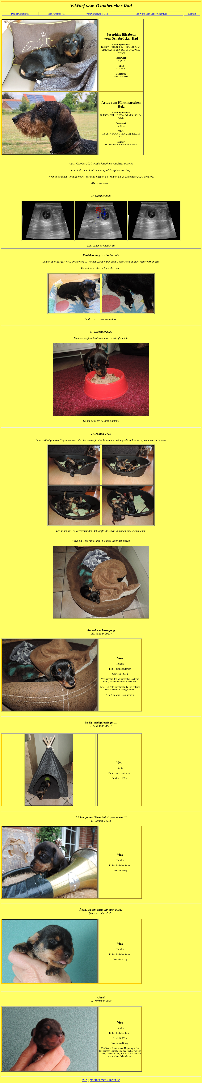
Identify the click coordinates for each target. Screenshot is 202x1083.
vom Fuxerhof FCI (56, 13)
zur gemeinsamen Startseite (101, 1080)
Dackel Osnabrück (20, 13)
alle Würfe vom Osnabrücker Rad (151, 13)
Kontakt (192, 13)
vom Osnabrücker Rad (97, 13)
